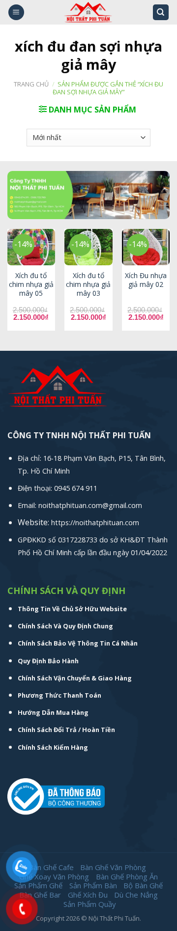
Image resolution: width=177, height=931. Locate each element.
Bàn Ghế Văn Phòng (113, 867)
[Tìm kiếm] (161, 12)
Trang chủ (31, 84)
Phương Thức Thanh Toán (59, 695)
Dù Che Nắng (136, 895)
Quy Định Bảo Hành (48, 660)
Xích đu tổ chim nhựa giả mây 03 (88, 284)
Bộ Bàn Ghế (143, 885)
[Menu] (16, 12)
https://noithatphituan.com (95, 522)
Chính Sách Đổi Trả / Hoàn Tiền (66, 729)
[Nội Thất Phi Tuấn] (88, 12)
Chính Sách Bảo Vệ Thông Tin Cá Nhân (78, 643)
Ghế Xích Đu (88, 895)
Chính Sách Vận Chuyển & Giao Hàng (75, 678)
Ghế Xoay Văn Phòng (54, 876)
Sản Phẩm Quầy (89, 904)
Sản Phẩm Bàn (93, 885)
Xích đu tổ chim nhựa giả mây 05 (31, 284)
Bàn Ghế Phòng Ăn (127, 876)
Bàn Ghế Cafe (51, 867)
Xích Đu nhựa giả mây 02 (146, 280)
